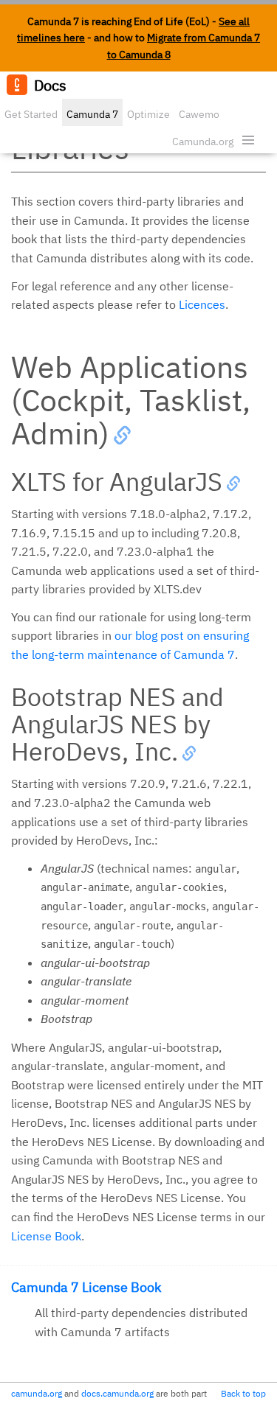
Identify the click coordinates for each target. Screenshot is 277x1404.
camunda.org (36, 1393)
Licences (202, 304)
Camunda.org (202, 141)
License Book (46, 1236)
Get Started (31, 114)
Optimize (148, 114)
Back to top (243, 1393)
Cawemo (199, 114)
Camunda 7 (92, 114)
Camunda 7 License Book (86, 1287)
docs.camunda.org (117, 1393)
